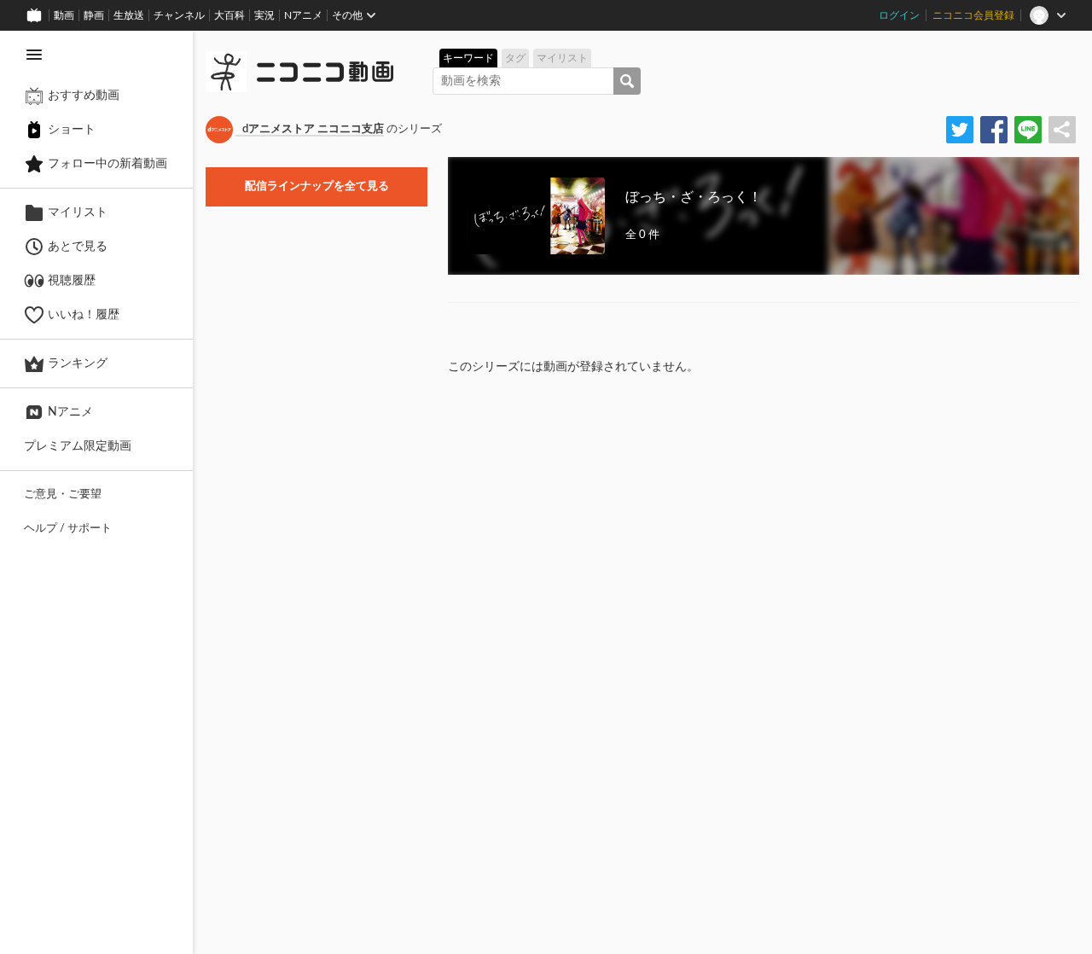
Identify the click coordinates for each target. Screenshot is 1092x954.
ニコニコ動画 (325, 71)
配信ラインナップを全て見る (317, 186)
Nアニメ (303, 15)
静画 (94, 15)
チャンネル (179, 15)
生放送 (128, 15)
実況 (264, 15)
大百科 (229, 15)
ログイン (899, 15)
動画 (64, 15)
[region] (96, 492)
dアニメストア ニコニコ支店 (313, 129)
